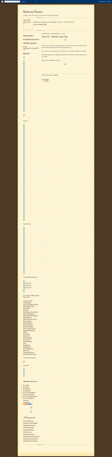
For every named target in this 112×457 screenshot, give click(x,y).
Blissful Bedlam (28, 323)
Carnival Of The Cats (29, 328)
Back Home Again (28, 306)
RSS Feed (26, 400)
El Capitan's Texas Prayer (31, 39)
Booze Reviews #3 (28, 420)
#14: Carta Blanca (28, 398)
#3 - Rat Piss (27, 389)
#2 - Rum (26, 387)
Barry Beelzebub (28, 349)
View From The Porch (29, 354)
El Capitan (43, 22)
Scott (24, 343)
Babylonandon (27, 337)
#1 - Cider (26, 385)
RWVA (25, 332)
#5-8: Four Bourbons (29, 392)
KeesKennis (26, 345)
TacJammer (26, 334)
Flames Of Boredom (29, 330)
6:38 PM (55, 75)
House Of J (26, 336)
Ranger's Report (28, 325)
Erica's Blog (26, 308)
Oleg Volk (26, 350)
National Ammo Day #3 (29, 425)
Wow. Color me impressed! (30, 438)
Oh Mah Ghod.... (27, 432)
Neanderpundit (27, 341)
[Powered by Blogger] (28, 405)
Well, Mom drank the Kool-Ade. (31, 436)
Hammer (25, 310)
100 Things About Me (29, 43)
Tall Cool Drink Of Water (30, 304)
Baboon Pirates (33, 11)
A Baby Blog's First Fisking (30, 441)
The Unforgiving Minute (30, 315)
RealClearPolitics (28, 326)
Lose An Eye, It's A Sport (30, 312)
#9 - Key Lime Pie (28, 394)
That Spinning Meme (28, 429)
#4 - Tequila (26, 390)
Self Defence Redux (28, 427)
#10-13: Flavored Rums (30, 396)
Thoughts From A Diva (30, 319)
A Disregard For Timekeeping (27, 302)
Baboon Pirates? (28, 35)
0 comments (45, 79)
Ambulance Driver (28, 352)
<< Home (46, 81)
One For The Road (28, 314)
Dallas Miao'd (27, 317)
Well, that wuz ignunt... (29, 434)
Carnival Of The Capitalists (30, 423)
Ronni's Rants (27, 321)
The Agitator (27, 339)
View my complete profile (40, 24)
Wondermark (27, 347)
